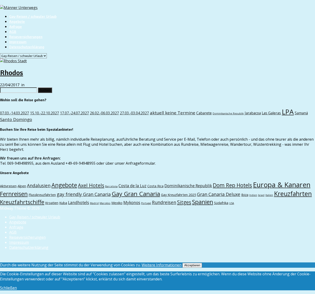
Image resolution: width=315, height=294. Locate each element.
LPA (288, 111)
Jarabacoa (253, 113)
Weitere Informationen (161, 264)
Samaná (301, 113)
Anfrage (15, 26)
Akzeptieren (192, 265)
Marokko (105, 203)
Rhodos (11, 72)
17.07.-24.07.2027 (74, 113)
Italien (269, 195)
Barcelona (111, 186)
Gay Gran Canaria (136, 194)
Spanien (202, 202)
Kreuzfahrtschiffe (22, 202)
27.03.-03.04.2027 (134, 113)
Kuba (63, 202)
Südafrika (221, 202)
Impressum (18, 42)
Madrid (94, 203)
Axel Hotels (91, 185)
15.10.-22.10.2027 (44, 113)
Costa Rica (155, 186)
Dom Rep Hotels (232, 185)
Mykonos (131, 202)
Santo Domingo (16, 119)
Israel (261, 195)
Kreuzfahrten (293, 193)
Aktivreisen (8, 186)
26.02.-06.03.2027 (104, 113)
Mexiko (116, 202)
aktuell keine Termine (172, 113)
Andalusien (39, 185)
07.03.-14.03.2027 (14, 113)
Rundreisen (164, 202)
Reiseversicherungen (25, 37)
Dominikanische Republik (228, 113)
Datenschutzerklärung (26, 47)
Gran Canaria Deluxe (218, 194)
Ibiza (244, 194)
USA (231, 203)
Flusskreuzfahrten (42, 194)
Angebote (17, 21)
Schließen (8, 287)
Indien (253, 195)
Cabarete (204, 113)
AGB (12, 32)
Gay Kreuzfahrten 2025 (178, 194)
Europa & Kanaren (281, 184)
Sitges (184, 202)
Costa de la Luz (132, 185)
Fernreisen (14, 194)
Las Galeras (271, 113)
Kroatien (51, 202)
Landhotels (78, 202)
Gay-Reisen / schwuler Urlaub (32, 16)
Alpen (22, 186)
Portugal (146, 203)
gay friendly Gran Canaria (84, 194)
